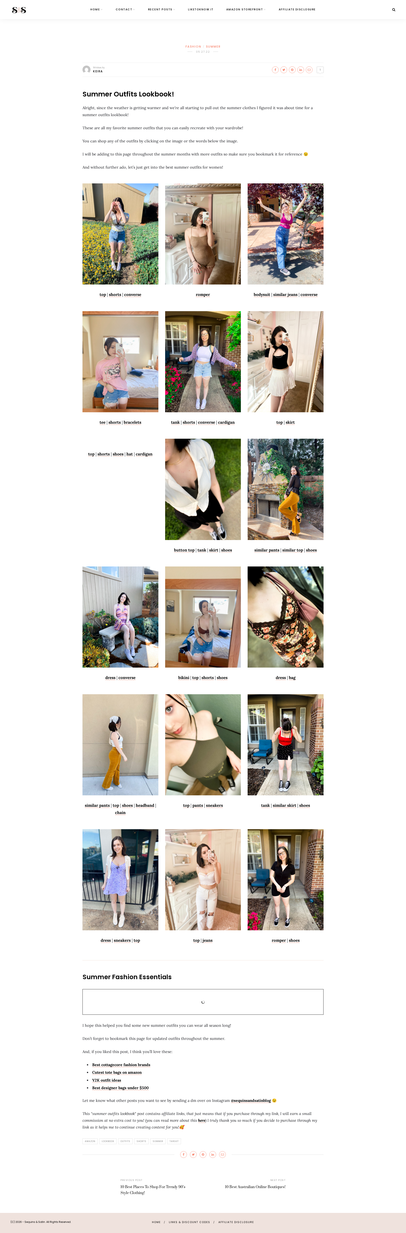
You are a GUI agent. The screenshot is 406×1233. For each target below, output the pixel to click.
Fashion (193, 46)
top (103, 294)
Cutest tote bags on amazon (117, 1072)
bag (292, 677)
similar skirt (284, 805)
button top (184, 550)
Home (156, 1222)
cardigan (226, 422)
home (95, 9)
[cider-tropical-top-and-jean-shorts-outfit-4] (120, 234)
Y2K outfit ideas (106, 1080)
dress (110, 677)
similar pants (266, 550)
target (174, 1141)
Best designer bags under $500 (120, 1087)
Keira (98, 71)
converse (132, 294)
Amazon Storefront (244, 9)
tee (103, 422)
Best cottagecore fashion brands (121, 1064)
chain (120, 812)
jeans (208, 940)
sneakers (214, 805)
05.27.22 (203, 52)
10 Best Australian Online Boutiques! (255, 1187)
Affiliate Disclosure (297, 9)
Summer (213, 46)
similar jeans (285, 294)
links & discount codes (189, 1222)
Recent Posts (160, 9)
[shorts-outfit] (203, 361)
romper (279, 940)
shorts (115, 294)
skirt (290, 422)
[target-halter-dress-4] (120, 617)
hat (129, 453)
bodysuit (262, 294)
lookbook (108, 1141)
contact (124, 9)
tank (175, 422)
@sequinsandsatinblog (251, 1100)
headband (145, 805)
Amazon (90, 1141)
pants (197, 805)
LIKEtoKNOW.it (201, 9)
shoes (118, 453)
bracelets (132, 422)
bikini (183, 677)
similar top (292, 550)
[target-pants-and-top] (120, 744)
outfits (125, 1141)
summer (158, 1141)
